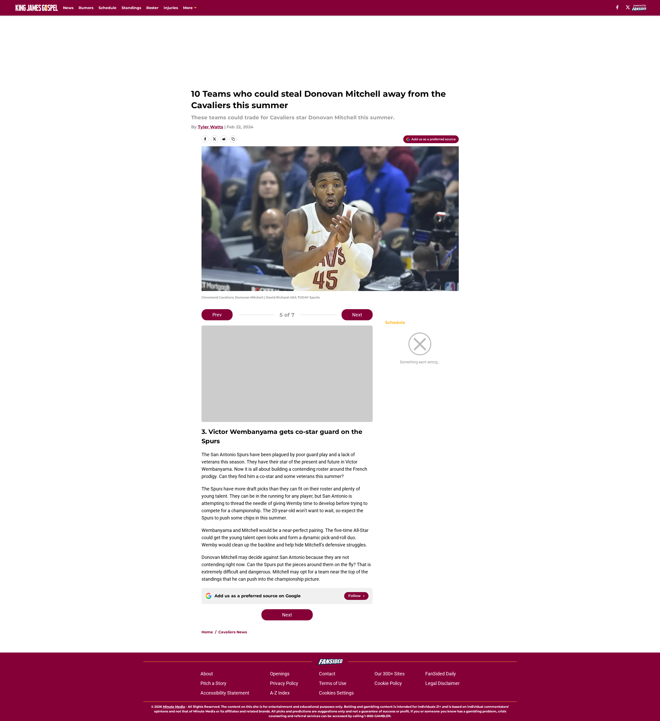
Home (207, 632)
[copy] (233, 139)
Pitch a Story (213, 683)
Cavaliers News (232, 632)
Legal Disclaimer (442, 683)
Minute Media (174, 707)
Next (357, 314)
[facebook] (617, 7)
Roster (152, 7)
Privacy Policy (284, 683)
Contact (327, 673)
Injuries (171, 7)
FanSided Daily (440, 673)
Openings (279, 673)
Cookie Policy (388, 683)
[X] (628, 7)
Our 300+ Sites (389, 673)
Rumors (86, 7)
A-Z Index (280, 693)
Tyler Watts (210, 126)
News (68, 7)
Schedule (107, 7)
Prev (217, 314)
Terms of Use (332, 683)
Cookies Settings (336, 693)
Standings (131, 7)
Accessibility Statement (224, 693)
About (206, 673)
